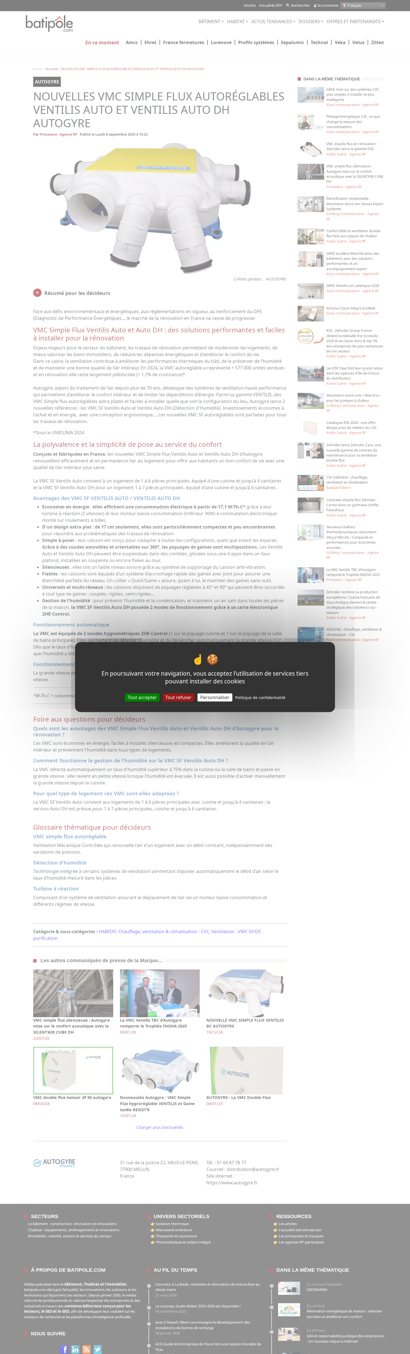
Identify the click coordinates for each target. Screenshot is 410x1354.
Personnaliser (215, 697)
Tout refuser (178, 697)
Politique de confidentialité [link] (260, 697)
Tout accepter (142, 697)
